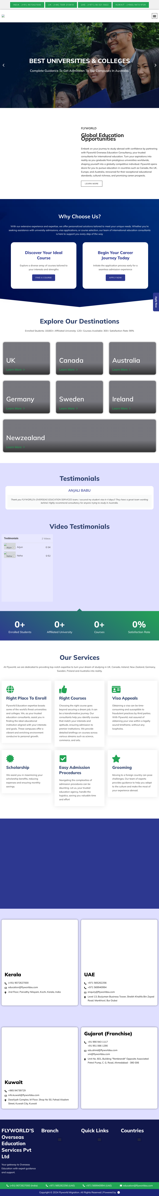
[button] (154, 16)
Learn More (14, 369)
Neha (20, 555)
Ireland (123, 399)
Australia (126, 360)
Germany (20, 399)
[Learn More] (24, 370)
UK (10, 360)
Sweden (71, 399)
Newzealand (25, 438)
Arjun (20, 547)
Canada (71, 360)
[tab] (27, 547)
